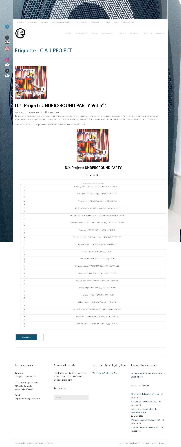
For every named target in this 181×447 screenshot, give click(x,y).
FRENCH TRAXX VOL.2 (113, 116)
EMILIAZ (84, 116)
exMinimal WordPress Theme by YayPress (36, 443)
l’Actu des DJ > (82, 22)
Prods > (107, 22)
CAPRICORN (56, 116)
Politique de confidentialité (129, 443)
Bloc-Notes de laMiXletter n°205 (145, 394)
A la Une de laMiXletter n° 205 (143, 402)
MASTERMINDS (27, 119)
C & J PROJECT (33, 116)
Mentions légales (158, 443)
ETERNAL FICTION (96, 116)
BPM (57, 112)
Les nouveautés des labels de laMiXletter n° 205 (144, 411)
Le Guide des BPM (35, 112)
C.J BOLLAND (44, 116)
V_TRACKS (151, 119)
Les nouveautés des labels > (62, 22)
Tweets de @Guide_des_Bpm (105, 373)
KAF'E (149, 116)
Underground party (139, 119)
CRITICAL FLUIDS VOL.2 (71, 116)
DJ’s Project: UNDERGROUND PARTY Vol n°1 (61, 105)
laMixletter (21, 22)
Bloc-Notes (33, 22)
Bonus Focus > (128, 22)
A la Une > (44, 22)
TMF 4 (115, 119)
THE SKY (108, 119)
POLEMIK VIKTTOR (83, 119)
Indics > (116, 22)
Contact (146, 443)
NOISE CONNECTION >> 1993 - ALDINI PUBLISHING (54, 119)
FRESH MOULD (129, 116)
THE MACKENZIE (97, 119)
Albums (51, 112)
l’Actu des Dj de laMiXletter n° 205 (145, 420)
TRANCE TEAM (124, 119)
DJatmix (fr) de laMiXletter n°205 (144, 427)
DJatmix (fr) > (96, 22)
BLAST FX (22, 116)
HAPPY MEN (141, 116)
